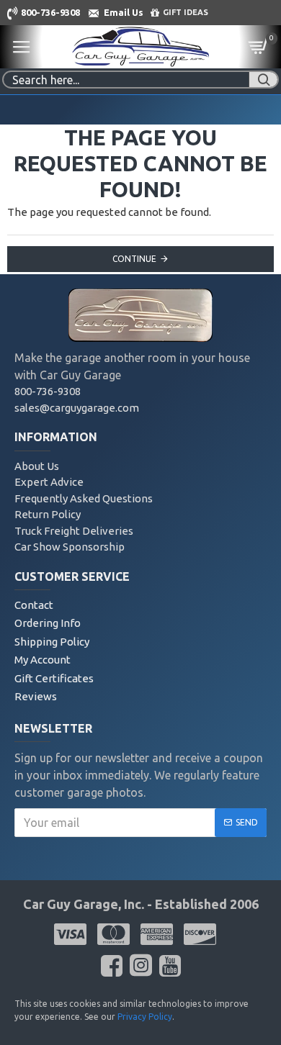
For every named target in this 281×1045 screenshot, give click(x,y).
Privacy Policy (144, 1016)
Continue (134, 258)
